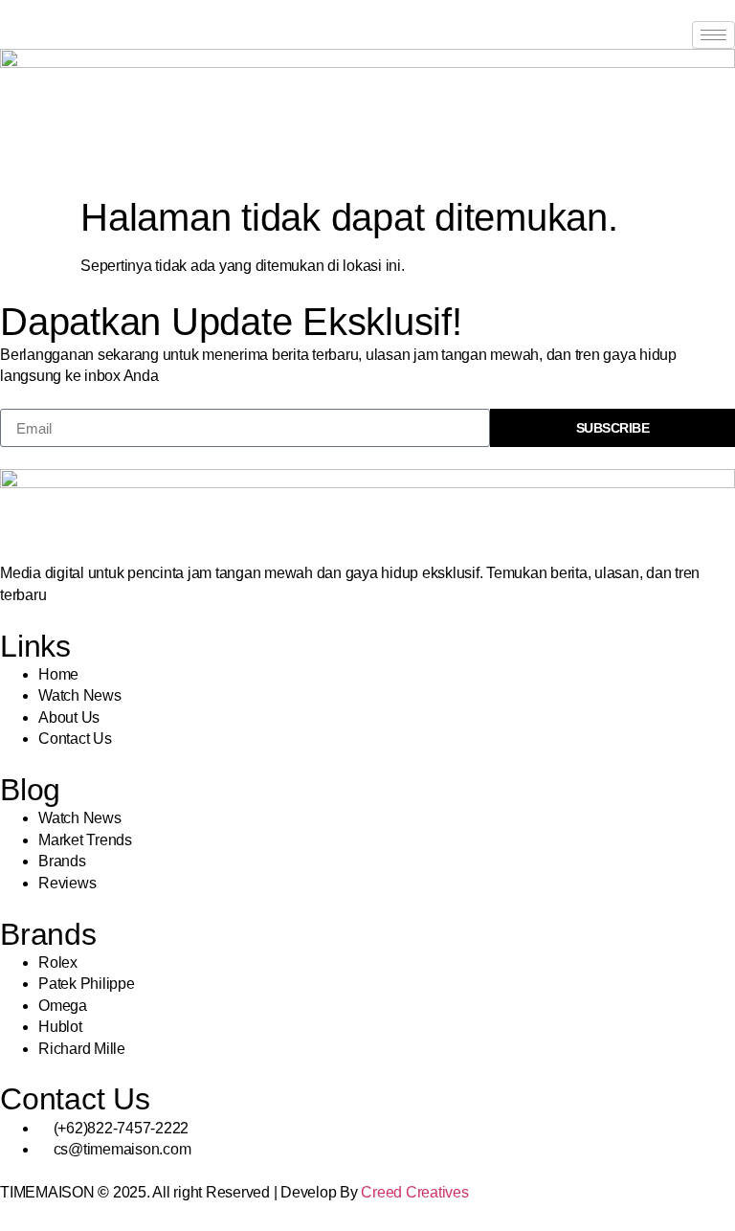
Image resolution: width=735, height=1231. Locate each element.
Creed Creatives (414, 1192)
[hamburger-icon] (713, 35)
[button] (5, 154)
